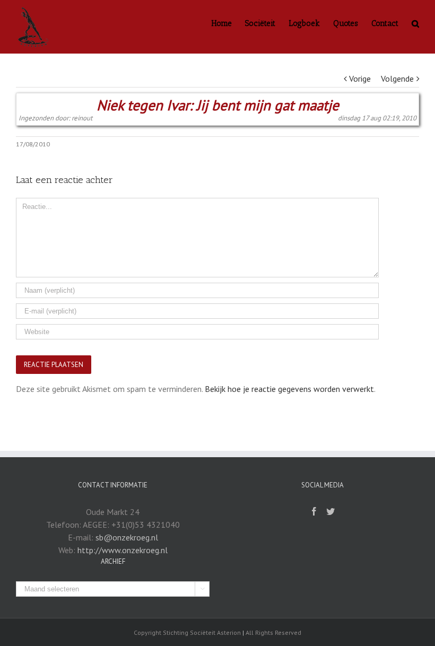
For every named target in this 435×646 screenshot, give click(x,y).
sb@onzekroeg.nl (126, 537)
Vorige (360, 78)
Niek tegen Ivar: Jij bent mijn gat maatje (218, 105)
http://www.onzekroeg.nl (122, 550)
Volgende (397, 78)
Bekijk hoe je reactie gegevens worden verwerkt (289, 388)
